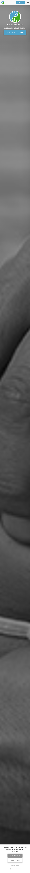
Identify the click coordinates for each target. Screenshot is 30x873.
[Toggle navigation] (28, 3)
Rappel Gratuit (20, 2)
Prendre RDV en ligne (15, 32)
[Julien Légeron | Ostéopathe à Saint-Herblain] (2, 2)
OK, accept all (15, 855)
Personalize (15, 865)
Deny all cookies (15, 860)
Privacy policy (15, 869)
